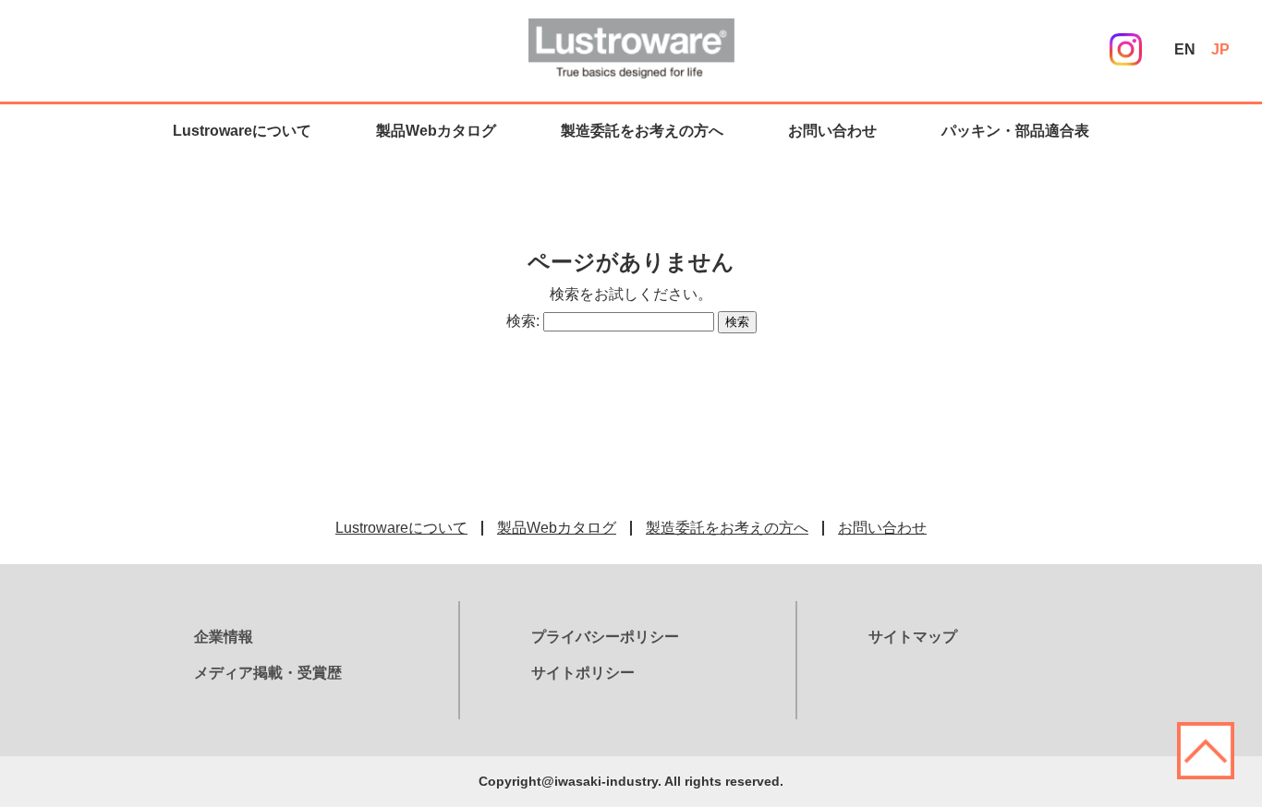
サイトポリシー (583, 673)
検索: (523, 321)
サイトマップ (912, 636)
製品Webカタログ (436, 131)
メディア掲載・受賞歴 (268, 673)
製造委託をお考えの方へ (642, 131)
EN (1184, 49)
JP (1220, 49)
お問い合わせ (832, 131)
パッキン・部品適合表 (1015, 131)
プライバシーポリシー (605, 636)
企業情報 (223, 636)
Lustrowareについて (242, 131)
